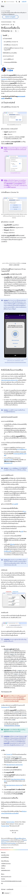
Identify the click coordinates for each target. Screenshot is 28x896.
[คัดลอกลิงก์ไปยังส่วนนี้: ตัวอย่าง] (6, 646)
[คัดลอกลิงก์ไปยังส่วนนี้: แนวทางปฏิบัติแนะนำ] (14, 475)
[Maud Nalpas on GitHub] (8, 71)
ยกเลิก (21, 531)
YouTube (3, 878)
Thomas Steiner (5, 826)
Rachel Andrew (10, 822)
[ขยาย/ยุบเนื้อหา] (8, 36)
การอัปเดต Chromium (6, 863)
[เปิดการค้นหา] (16, 2)
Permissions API (8, 459)
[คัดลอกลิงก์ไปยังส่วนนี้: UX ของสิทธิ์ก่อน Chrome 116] (20, 107)
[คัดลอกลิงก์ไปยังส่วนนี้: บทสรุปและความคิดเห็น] (19, 798)
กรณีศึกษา (3, 865)
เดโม (11, 98)
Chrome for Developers (6, 21)
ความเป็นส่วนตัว (10, 889)
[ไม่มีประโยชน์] (13, 25)
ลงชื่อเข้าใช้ (24, 1)
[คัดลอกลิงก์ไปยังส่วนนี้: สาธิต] (6, 750)
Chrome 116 (4, 79)
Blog (2, 6)
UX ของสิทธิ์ (15, 504)
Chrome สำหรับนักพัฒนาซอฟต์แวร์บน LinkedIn (11, 881)
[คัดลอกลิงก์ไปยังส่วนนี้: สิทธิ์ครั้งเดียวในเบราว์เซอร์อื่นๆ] (24, 370)
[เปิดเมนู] (2, 1)
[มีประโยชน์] (11, 25)
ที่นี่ (23, 699)
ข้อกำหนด (3, 889)
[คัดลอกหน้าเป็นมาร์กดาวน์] (16, 31)
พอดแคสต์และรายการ (5, 870)
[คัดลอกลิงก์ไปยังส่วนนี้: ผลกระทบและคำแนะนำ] (19, 417)
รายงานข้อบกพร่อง (5, 855)
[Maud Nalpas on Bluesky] (12, 71)
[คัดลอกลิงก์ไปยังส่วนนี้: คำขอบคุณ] (10, 818)
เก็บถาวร (3, 868)
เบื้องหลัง (12, 544)
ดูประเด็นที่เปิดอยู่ (5, 857)
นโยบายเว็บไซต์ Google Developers (8, 843)
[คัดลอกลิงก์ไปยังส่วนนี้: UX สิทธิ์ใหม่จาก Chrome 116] (19, 192)
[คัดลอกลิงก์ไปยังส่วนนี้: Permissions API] (13, 692)
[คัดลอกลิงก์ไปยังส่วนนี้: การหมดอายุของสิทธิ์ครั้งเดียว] (19, 508)
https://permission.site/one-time (9, 380)
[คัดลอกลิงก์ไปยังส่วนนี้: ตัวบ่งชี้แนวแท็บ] (9, 612)
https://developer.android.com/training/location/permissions (15, 362)
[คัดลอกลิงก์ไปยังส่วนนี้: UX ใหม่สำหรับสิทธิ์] (16, 103)
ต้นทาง (24, 511)
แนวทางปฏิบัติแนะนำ (22, 449)
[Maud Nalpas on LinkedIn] (10, 71)
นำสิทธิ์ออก (15, 468)
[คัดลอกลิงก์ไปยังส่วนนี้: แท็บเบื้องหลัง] (8, 570)
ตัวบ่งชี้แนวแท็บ (7, 551)
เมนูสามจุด (13, 187)
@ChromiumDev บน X (6, 876)
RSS (2, 883)
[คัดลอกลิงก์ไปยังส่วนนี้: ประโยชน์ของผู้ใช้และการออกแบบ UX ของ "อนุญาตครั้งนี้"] (11, 271)
